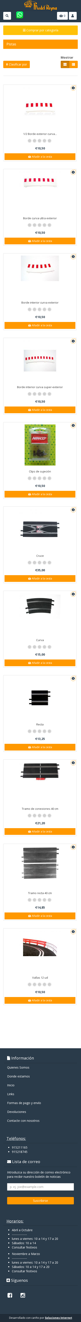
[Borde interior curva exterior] (39, 268)
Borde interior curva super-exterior (40, 387)
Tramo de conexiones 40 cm (40, 809)
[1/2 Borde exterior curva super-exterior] (39, 107)
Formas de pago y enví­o (24, 1103)
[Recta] (39, 698)
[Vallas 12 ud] (39, 943)
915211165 (19, 1147)
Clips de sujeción (40, 471)
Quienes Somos (18, 1067)
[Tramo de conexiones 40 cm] (39, 771)
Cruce (40, 556)
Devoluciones (16, 1112)
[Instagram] (22, 1295)
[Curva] (39, 606)
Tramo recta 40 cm (40, 893)
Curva (40, 640)
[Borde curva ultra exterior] (39, 184)
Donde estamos (18, 1076)
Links (10, 1094)
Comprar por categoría (41, 30)
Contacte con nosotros (23, 1121)
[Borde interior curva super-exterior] (39, 360)
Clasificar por (17, 64)
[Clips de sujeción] (39, 445)
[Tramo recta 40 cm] (39, 863)
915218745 (19, 1152)
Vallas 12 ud (40, 977)
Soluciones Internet (58, 1318)
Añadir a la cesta (41, 156)
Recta (40, 724)
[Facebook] (9, 1295)
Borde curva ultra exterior (40, 218)
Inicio (10, 1085)
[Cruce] (39, 529)
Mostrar (67, 57)
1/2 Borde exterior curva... (40, 134)
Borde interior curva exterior (40, 302)
